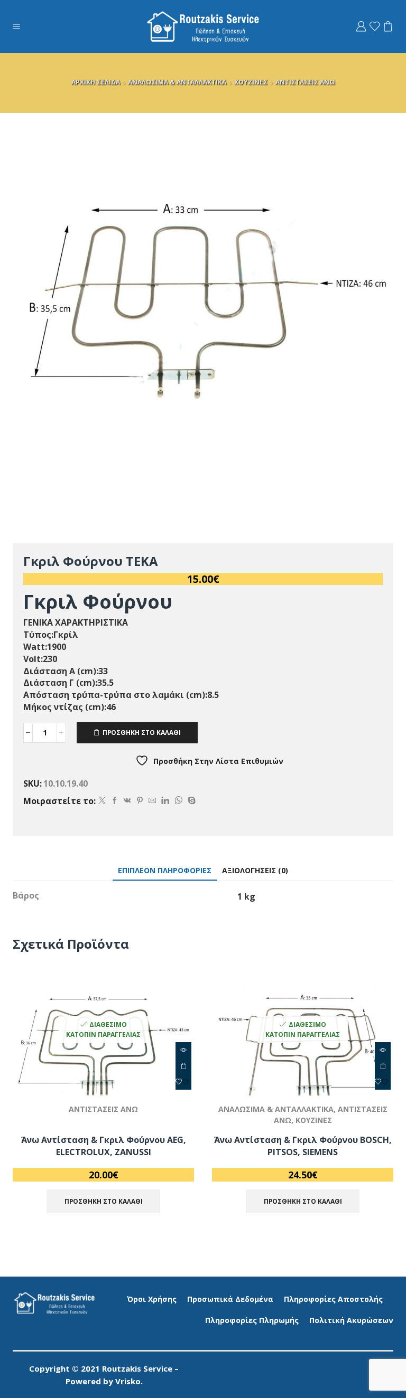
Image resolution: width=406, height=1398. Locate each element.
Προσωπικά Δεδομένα (230, 1299)
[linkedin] (165, 801)
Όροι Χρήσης (152, 1299)
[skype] (190, 801)
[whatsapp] (178, 801)
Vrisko (128, 1381)
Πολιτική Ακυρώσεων (351, 1320)
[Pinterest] (140, 801)
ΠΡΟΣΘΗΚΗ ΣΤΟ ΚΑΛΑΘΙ (142, 732)
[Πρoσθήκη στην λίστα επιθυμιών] (183, 1082)
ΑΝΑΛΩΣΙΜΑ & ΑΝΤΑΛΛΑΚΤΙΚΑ (177, 82)
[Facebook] (114, 801)
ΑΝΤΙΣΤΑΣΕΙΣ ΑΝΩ (305, 82)
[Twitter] (102, 801)
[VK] (127, 801)
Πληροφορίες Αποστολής (333, 1299)
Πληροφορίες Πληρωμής (252, 1320)
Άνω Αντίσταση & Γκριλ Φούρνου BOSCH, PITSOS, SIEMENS (303, 1146)
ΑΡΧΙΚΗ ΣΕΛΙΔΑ (95, 82)
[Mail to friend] (152, 801)
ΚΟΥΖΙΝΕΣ (250, 82)
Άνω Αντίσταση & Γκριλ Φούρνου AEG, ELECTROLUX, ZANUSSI (103, 1146)
